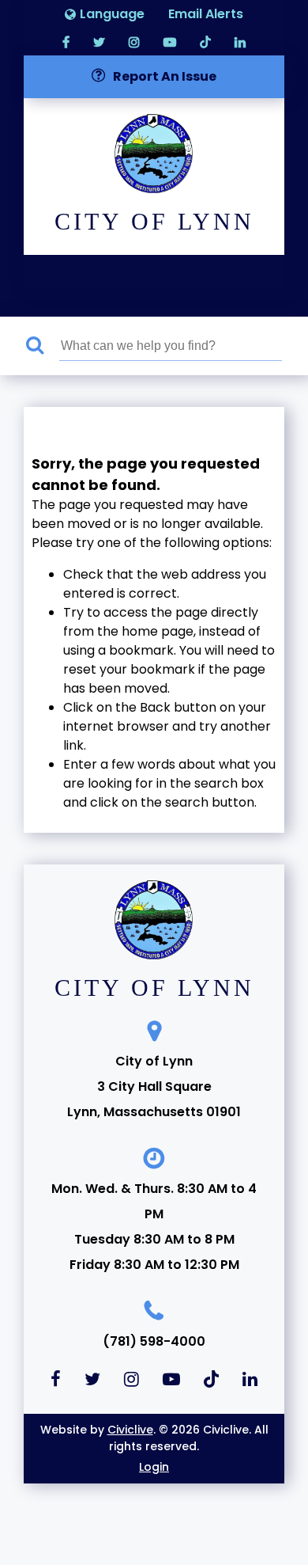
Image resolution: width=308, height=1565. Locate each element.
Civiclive (130, 1430)
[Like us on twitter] (99, 41)
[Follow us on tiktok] (205, 41)
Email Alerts (205, 14)
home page (157, 631)
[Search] (42, 346)
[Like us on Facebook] (66, 41)
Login (154, 1467)
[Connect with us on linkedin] (240, 41)
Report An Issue (164, 76)
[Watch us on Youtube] (170, 41)
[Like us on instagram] (134, 41)
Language (112, 14)
